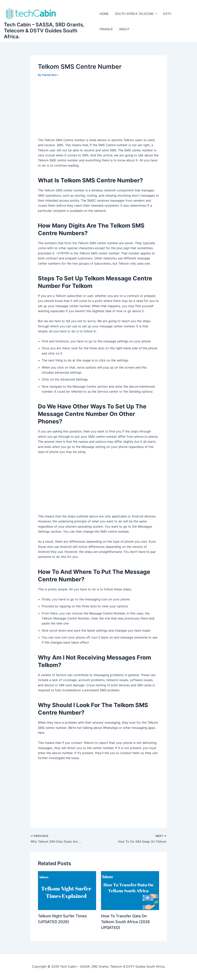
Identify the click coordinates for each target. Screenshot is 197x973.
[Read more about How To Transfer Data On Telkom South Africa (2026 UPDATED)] (130, 890)
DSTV (167, 14)
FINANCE (106, 29)
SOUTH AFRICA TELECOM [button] (134, 14)
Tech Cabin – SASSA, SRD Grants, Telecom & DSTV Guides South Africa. (44, 30)
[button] (155, 13)
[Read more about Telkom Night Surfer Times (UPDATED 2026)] (67, 890)
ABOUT (124, 29)
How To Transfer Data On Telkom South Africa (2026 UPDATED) (125, 922)
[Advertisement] (98, 110)
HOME (104, 14)
